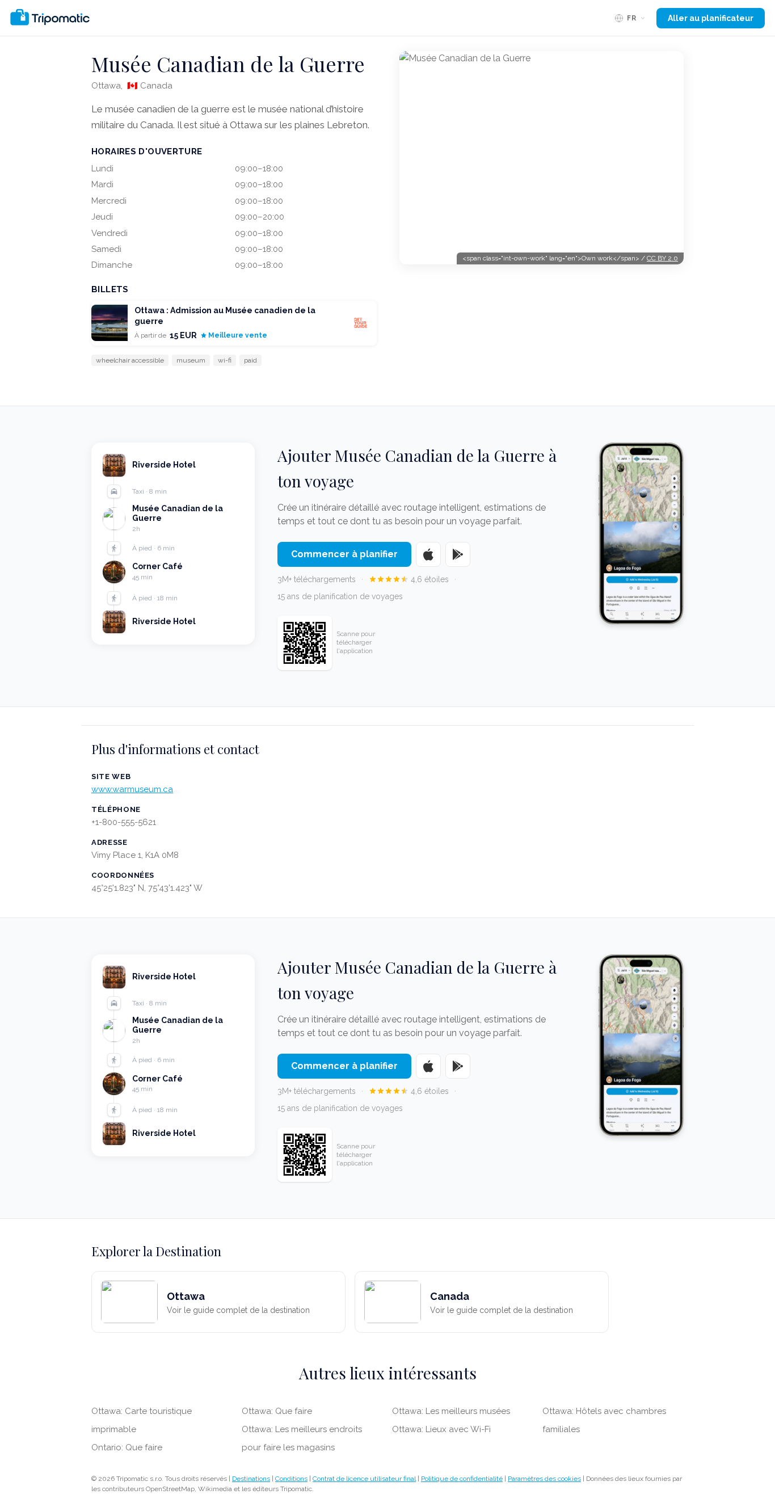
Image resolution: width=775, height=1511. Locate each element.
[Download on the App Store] (428, 554)
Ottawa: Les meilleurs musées (451, 1411)
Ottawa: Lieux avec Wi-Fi (441, 1429)
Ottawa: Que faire (277, 1411)
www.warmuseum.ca (132, 789)
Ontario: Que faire (126, 1447)
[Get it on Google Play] (457, 554)
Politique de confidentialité (462, 1479)
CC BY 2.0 (662, 258)
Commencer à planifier (344, 554)
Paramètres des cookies (544, 1479)
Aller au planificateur (710, 18)
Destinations (251, 1479)
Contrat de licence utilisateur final (364, 1479)
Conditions (291, 1479)
